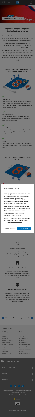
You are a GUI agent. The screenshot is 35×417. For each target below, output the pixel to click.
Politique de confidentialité (15, 222)
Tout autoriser (24, 228)
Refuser (7, 228)
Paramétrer (13, 228)
